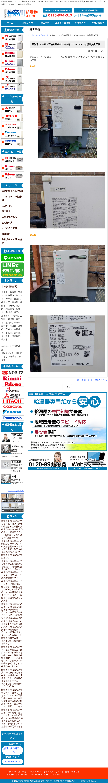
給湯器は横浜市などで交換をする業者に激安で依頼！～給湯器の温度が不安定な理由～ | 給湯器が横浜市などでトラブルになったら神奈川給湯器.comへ (11, 569)
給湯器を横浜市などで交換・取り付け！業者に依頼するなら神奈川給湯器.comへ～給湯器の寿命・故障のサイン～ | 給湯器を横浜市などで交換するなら (12, 529)
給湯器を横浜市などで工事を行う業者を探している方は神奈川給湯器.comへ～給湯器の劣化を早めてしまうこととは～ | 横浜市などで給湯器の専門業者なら (12, 718)
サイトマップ (56, 774)
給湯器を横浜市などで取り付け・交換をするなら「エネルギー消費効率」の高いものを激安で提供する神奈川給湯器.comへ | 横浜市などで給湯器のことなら (11, 698)
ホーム (10, 23)
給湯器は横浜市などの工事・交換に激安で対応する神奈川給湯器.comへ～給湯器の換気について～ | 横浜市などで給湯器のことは (12, 611)
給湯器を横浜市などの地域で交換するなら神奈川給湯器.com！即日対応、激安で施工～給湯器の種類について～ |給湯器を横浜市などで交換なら (12, 549)
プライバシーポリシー (39, 774)
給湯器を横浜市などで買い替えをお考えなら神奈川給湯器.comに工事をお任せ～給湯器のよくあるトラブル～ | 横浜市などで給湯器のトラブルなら (12, 678)
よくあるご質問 (9, 228)
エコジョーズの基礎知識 (12, 198)
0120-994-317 (12, 761)
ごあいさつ (27, 23)
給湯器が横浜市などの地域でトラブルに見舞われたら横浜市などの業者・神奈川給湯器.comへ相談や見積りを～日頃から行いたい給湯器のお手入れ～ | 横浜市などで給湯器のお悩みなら (12, 632)
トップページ (32, 35)
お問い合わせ (98, 23)
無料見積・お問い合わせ (12, 241)
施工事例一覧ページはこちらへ (92, 380)
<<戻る (67, 387)
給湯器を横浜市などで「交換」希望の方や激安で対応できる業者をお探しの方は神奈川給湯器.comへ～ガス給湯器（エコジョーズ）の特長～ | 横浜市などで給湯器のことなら (12, 656)
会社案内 (6, 234)
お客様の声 (80, 23)
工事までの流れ (62, 23)
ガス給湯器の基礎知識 (12, 191)
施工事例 (45, 23)
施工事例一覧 (43, 35)
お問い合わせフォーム (12, 750)
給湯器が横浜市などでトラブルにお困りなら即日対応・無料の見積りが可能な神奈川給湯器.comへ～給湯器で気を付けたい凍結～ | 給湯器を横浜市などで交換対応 (12, 591)
